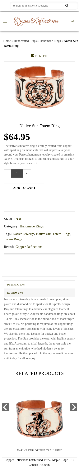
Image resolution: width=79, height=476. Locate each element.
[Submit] (67, 6)
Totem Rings (13, 239)
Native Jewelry (23, 234)
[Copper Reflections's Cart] (72, 21)
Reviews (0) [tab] (15, 292)
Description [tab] (16, 284)
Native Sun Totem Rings (53, 234)
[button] (5, 21)
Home (7, 40)
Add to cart (24, 188)
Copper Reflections (36, 21)
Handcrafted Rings (25, 40)
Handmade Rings (50, 40)
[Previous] (5, 407)
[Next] (73, 407)
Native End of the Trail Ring (39, 450)
